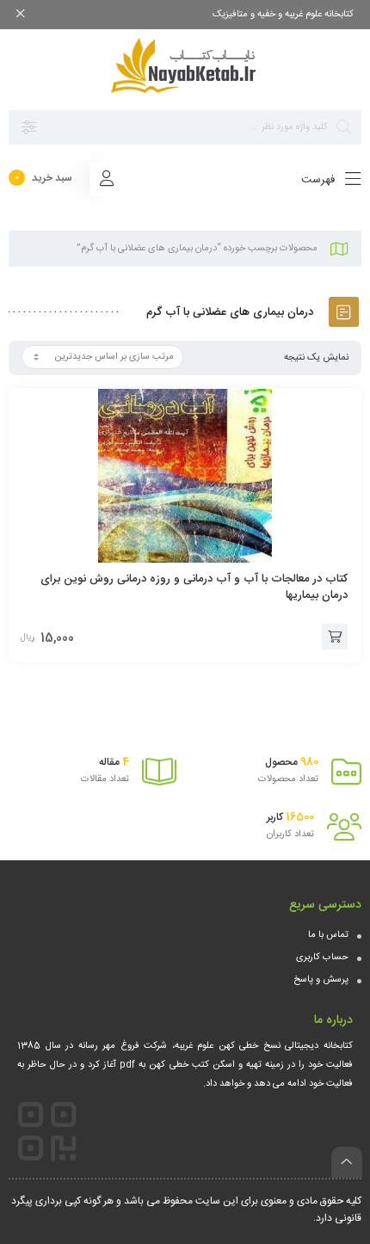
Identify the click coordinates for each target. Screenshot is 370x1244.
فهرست (319, 179)
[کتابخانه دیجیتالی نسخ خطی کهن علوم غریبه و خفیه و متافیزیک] (185, 65)
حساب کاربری (322, 957)
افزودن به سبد (335, 637)
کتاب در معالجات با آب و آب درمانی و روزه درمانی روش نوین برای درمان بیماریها (194, 587)
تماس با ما (328, 935)
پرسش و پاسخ (320, 980)
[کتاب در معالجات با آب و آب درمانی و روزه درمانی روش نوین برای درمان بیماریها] (185, 476)
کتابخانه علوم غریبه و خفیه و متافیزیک (283, 14)
